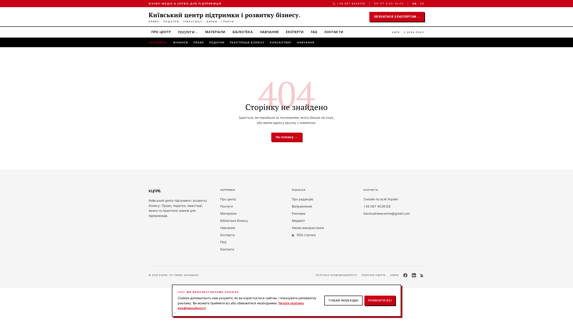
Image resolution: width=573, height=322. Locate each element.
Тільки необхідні (343, 300)
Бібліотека (243, 32)
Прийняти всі (380, 300)
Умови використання (308, 228)
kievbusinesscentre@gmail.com (386, 213)
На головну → (286, 137)
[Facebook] (405, 275)
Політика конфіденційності (336, 275)
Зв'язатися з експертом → (397, 16)
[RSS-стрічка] (422, 275)
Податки (217, 42)
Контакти (334, 32)
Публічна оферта (373, 275)
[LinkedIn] (414, 275)
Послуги (186, 32)
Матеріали (215, 32)
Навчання (269, 32)
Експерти (295, 32)
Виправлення (302, 206)
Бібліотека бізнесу (234, 220)
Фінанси (180, 42)
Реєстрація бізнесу (247, 42)
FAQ (314, 32)
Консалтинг (281, 42)
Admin (394, 275)
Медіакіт (298, 220)
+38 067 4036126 (351, 3)
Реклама (298, 213)
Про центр (161, 32)
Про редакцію (302, 199)
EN (422, 3)
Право (198, 42)
